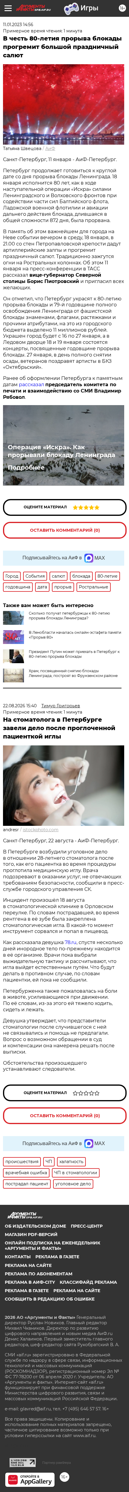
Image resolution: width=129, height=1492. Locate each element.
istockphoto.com (40, 829)
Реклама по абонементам (38, 1274)
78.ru (70, 942)
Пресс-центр (87, 1226)
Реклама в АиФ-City (30, 1282)
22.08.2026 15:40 (20, 705)
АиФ (50, 148)
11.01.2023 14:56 (18, 24)
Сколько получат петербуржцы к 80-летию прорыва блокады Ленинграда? (69, 615)
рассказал (31, 384)
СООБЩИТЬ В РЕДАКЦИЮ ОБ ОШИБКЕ (49, 1299)
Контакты (18, 1256)
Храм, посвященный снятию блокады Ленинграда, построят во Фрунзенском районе (73, 673)
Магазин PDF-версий (31, 1234)
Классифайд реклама (88, 1282)
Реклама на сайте (28, 1265)
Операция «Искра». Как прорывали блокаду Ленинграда (61, 451)
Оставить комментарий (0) (65, 530)
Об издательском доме (35, 1226)
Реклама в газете (57, 1256)
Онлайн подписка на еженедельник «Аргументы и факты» (52, 1245)
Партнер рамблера (56, 1462)
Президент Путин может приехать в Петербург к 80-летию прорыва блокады (74, 654)
